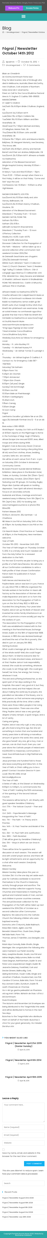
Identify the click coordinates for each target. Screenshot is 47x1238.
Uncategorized (13, 65)
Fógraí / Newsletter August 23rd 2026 (18, 1198)
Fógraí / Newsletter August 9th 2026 (17, 1207)
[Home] (3, 32)
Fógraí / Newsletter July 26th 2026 (16, 1217)
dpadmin (10, 62)
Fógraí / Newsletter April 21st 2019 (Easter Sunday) (23, 1045)
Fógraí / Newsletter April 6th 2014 (23, 1060)
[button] (23, 16)
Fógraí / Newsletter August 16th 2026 (17, 1202)
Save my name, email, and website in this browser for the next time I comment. (21, 1155)
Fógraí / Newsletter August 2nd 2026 (17, 1212)
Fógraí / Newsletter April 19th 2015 (23, 1077)
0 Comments (33, 65)
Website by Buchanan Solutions (29, 1234)
